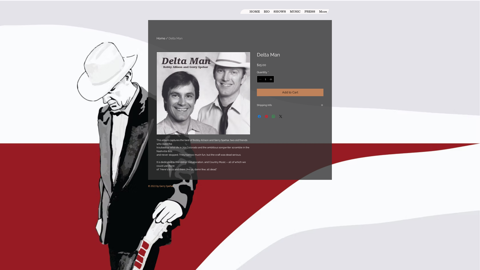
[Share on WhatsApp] (273, 116)
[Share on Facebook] (259, 116)
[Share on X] (280, 116)
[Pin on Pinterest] (266, 116)
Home (161, 38)
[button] (295, 11)
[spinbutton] (265, 79)
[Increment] (271, 79)
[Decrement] (259, 79)
